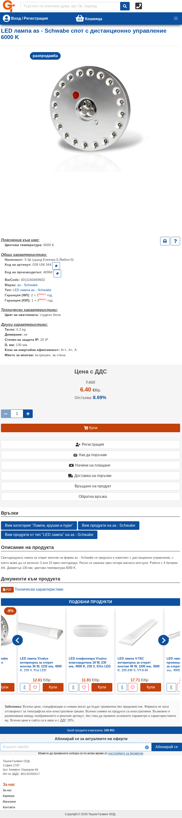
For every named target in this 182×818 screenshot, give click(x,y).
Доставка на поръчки (92, 476)
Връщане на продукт (93, 486)
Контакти (9, 807)
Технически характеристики (34, 589)
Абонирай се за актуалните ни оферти (91, 739)
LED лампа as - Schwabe (32, 290)
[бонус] (42, 294)
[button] (176, 18)
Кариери (8, 796)
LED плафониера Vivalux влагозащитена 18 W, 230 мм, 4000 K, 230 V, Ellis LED (41, 662)
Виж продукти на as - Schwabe (108, 525)
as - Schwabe (27, 285)
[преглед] (24, 687)
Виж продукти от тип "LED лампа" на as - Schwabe (49, 535)
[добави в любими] (35, 687)
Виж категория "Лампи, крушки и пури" (39, 525)
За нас (7, 790)
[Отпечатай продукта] (165, 241)
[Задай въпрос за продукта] (175, 241)
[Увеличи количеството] (28, 413)
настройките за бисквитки (125, 753)
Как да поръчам (93, 455)
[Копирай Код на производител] (57, 273)
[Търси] (125, 6)
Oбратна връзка (93, 496)
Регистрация (93, 444)
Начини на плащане (92, 465)
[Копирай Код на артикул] (56, 266)
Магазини (9, 801)
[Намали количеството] (5, 413)
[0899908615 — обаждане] (139, 6)
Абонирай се (166, 747)
